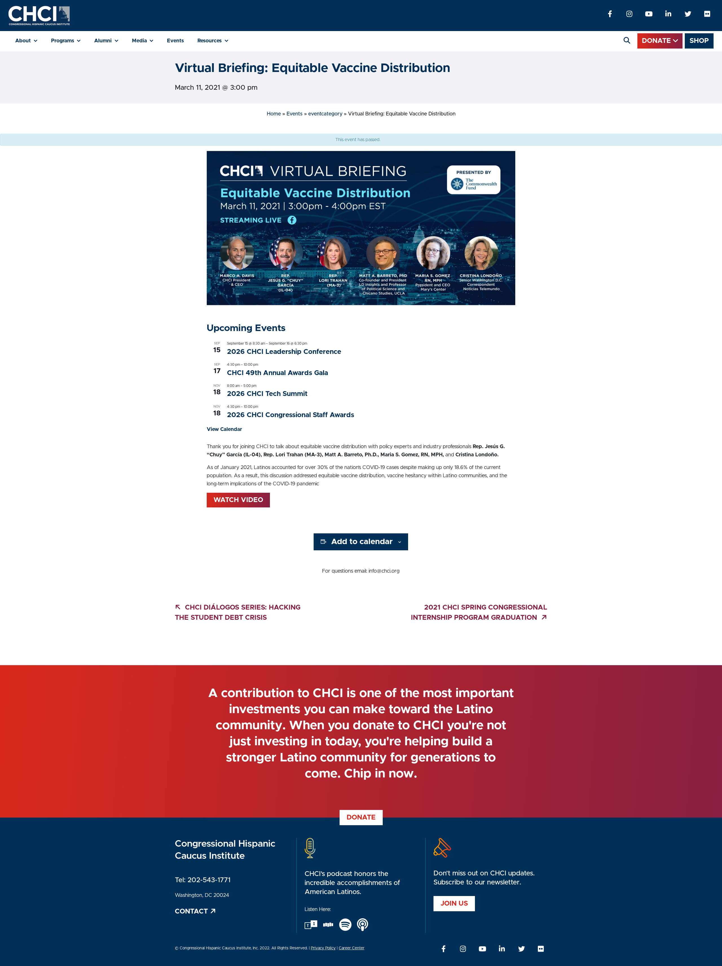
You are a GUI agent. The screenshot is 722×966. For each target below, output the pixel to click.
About (29, 40)
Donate (657, 41)
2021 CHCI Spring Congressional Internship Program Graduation (479, 612)
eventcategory (325, 114)
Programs (69, 40)
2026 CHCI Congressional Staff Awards (290, 415)
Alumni (109, 40)
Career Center (351, 948)
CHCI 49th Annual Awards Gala (277, 373)
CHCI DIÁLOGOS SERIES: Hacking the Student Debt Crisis (237, 612)
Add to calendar (362, 542)
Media (146, 40)
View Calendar (224, 429)
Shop (699, 41)
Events (175, 40)
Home (274, 114)
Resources (216, 40)
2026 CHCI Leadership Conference (284, 352)
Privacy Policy (323, 948)
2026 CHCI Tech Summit (267, 394)
